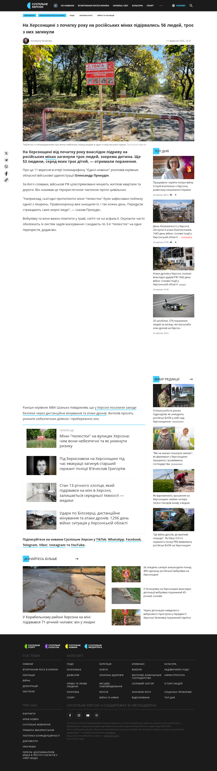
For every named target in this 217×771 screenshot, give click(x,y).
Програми (29, 746)
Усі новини (67, 5)
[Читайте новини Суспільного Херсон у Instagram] (79, 715)
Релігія (103, 691)
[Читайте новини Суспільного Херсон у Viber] (97, 715)
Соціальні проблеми (178, 691)
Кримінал (138, 663)
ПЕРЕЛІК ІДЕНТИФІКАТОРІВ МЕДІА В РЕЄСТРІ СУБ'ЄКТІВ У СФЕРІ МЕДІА (40, 755)
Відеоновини (141, 697)
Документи (30, 741)
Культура (137, 5)
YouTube (78, 545)
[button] (6, 153)
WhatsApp (116, 539)
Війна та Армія (109, 697)
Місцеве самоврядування (110, 685)
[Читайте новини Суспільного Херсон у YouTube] (88, 715)
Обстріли (29, 691)
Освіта (103, 669)
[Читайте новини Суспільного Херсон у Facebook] (70, 715)
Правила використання (38, 730)
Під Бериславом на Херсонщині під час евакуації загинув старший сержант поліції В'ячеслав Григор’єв (92, 463)
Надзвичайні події (176, 669)
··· (161, 5)
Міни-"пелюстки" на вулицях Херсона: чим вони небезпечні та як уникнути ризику (95, 440)
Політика (73, 691)
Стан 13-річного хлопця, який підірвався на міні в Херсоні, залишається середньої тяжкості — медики (92, 493)
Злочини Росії (85, 15)
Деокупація (30, 686)
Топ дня (169, 697)
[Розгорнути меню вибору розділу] (56, 5)
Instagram (57, 545)
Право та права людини (77, 685)
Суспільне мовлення (37, 724)
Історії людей (173, 683)
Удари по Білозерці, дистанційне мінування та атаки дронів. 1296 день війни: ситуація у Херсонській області (94, 517)
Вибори (137, 669)
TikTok (101, 539)
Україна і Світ (120, 5)
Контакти (29, 713)
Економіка (74, 669)
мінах (50, 156)
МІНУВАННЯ (29, 15)
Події (72, 15)
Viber (43, 545)
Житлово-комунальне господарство (147, 677)
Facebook (133, 539)
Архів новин (31, 719)
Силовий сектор (143, 683)
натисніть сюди (111, 735)
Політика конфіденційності (41, 735)
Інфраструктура (174, 675)
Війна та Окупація (105, 15)
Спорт (150, 5)
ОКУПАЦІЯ (29, 675)
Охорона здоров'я (111, 675)
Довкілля (73, 675)
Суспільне (110, 732)
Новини (28, 663)
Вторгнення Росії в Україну (93, 5)
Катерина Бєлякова (41, 40)
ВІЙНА (26, 680)
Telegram (30, 545)
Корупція (105, 663)
